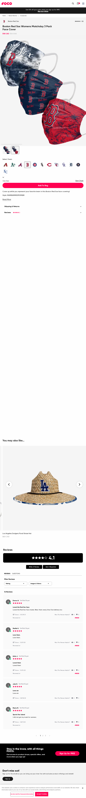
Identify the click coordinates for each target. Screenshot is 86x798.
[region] (43, 791)
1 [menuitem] (40, 736)
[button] (16, 614)
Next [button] (79, 484)
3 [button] (53, 144)
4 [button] (74, 144)
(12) (82, 21)
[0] (78, 4)
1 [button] (11, 144)
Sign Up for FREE (67, 753)
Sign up (7, 779)
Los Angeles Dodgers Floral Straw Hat (17, 533)
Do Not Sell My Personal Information (22, 794)
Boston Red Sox (13, 21)
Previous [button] (9, 484)
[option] (43, 10)
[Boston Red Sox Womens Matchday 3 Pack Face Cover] (15, 150)
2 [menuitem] (42, 736)
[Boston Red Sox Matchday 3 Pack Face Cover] (7, 150)
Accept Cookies (42, 794)
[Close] (82, 788)
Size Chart (79, 181)
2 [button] (32, 144)
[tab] (34, 567)
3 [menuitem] (45, 736)
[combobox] (15, 583)
